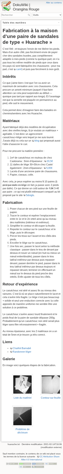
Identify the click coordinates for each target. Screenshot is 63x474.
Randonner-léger (22, 351)
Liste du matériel (22, 397)
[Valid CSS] (25, 466)
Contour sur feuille (51, 397)
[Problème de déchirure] (22, 416)
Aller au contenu (54, 2)
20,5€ (50, 161)
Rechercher (29, 15)
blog (37, 140)
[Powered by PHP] (38, 463)
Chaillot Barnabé (22, 348)
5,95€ (49, 168)
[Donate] (25, 463)
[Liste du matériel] (22, 384)
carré (19, 69)
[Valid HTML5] (51, 463)
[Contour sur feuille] (51, 384)
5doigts (30, 195)
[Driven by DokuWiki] (38, 466)
